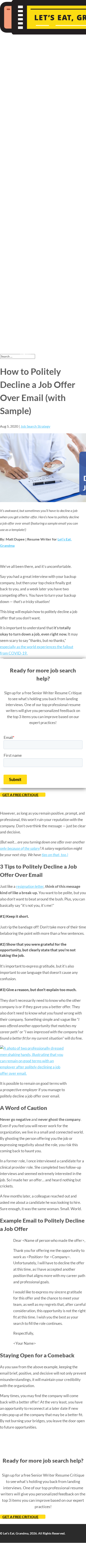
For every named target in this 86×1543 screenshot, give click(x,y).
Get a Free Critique (20, 795)
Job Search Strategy (35, 426)
